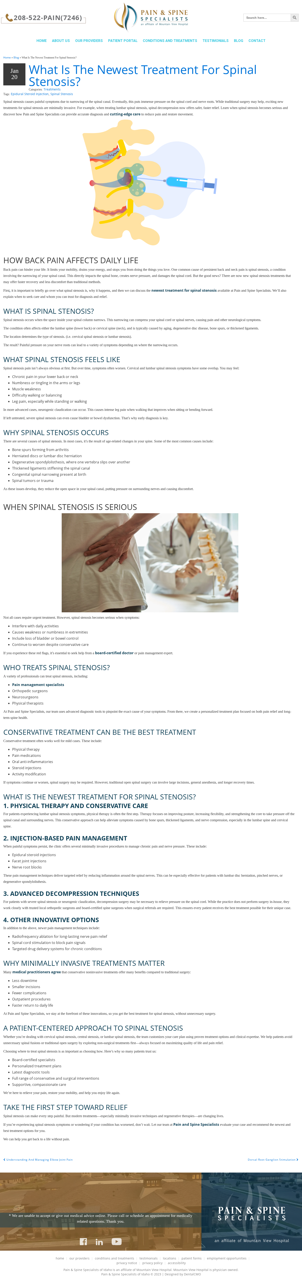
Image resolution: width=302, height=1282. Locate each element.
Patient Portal (123, 41)
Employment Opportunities (227, 1258)
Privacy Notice (127, 1263)
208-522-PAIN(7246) (48, 17)
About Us (61, 41)
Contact (257, 41)
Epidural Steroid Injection (30, 94)
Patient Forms (192, 1258)
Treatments (52, 89)
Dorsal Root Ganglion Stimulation (272, 1160)
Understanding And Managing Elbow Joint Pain (39, 1160)
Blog (238, 41)
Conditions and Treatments (170, 41)
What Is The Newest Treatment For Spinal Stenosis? (143, 75)
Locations (169, 1258)
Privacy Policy (152, 1263)
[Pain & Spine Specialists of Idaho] (151, 17)
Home (41, 41)
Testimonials (216, 41)
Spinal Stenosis (61, 94)
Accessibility (177, 1263)
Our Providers (89, 41)
